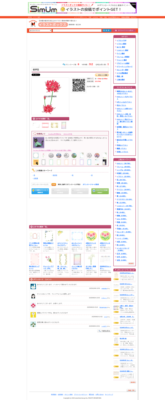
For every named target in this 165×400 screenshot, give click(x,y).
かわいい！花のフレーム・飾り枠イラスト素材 (125, 121)
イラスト (95, 17)
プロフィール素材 (123, 63)
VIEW (116, 279)
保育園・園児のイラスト (125, 128)
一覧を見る (131, 263)
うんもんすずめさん (54, 134)
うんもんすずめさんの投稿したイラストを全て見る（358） (52, 150)
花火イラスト (121, 105)
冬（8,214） (121, 225)
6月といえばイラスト (124, 102)
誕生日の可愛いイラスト (125, 141)
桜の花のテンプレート (34, 267)
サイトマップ (109, 394)
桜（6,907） (121, 245)
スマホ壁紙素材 (122, 73)
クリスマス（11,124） (125, 199)
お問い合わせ (100, 394)
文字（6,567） (122, 257)
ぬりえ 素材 (121, 47)
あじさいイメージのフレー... (77, 244)
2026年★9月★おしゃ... (127, 273)
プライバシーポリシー (80, 394)
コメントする (67, 134)
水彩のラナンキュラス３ (91, 244)
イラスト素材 (121, 44)
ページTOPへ (131, 390)
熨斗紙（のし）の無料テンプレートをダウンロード (125, 134)
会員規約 (60, 394)
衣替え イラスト (122, 152)
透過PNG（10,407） (124, 209)
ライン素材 (121, 53)
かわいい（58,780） (124, 163)
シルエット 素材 (122, 50)
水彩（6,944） (122, 242)
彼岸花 (55, 175)
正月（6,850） (122, 254)
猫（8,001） (121, 235)
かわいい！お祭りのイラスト (125, 110)
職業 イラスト (122, 148)
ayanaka (104, 288)
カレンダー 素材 (122, 70)
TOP (90, 17)
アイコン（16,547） (124, 189)
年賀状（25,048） (123, 173)
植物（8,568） (122, 216)
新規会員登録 (125, 17)
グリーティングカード (125, 66)
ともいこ (104, 298)
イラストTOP (121, 40)
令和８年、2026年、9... (127, 316)
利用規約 (53, 394)
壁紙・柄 (120, 76)
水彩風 (36, 178)
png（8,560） (122, 219)
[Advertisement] (16, 53)
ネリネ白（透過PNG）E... (91, 267)
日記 (105, 17)
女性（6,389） (122, 260)
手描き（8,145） (123, 229)
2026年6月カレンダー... (105, 267)
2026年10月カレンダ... (127, 327)
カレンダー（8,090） (124, 232)
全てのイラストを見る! (125, 30)
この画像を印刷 (100, 191)
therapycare (103, 307)
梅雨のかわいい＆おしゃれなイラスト (125, 92)
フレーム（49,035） (124, 167)
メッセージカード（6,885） (123, 249)
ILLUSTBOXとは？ (114, 17)
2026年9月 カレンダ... (126, 360)
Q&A (101, 17)
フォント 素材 (122, 60)
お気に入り (102, 75)
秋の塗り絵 (123, 338)
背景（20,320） (122, 183)
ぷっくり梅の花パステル (77, 267)
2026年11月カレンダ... (127, 349)
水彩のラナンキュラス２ (105, 244)
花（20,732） (121, 180)
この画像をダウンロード (40, 191)
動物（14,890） (122, 193)
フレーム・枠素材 (123, 57)
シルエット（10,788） (125, 206)
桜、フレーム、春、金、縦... (62, 267)
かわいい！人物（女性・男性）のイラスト (125, 115)
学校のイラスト (122, 145)
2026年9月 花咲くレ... (126, 371)
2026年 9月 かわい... (126, 284)
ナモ (105, 317)
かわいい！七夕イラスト (125, 98)
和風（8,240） (122, 222)
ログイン (133, 17)
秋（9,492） (121, 212)
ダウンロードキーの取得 (91, 184)
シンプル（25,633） (124, 170)
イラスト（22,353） (124, 176)
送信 (53, 184)
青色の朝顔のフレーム (48, 244)
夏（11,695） (121, 196)
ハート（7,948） (123, 238)
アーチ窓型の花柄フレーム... (34, 244)
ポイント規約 (69, 394)
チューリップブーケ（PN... (48, 267)
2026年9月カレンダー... (127, 295)
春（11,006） (121, 202)
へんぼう (104, 326)
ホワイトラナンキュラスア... (62, 244)
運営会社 (91, 394)
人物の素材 (121, 79)
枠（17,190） (121, 186)
